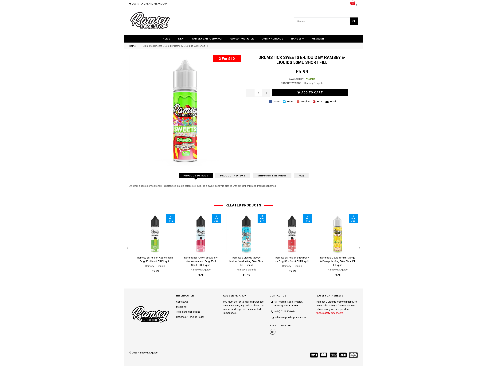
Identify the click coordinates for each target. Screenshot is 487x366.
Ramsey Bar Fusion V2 (206, 38)
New (181, 38)
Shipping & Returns (272, 175)
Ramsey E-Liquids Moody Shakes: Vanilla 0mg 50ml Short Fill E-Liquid (246, 261)
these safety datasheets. (330, 312)
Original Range (272, 38)
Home (166, 38)
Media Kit (318, 38)
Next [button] (359, 248)
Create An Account (156, 3)
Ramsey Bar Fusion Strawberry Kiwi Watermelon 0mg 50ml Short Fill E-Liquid (200, 261)
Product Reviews (232, 175)
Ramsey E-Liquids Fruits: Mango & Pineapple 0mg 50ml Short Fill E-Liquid (337, 261)
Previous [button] (127, 248)
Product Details (195, 175)
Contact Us (182, 301)
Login (135, 3)
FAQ (301, 175)
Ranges (296, 38)
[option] (152, 246)
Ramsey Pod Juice (242, 38)
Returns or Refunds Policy (190, 316)
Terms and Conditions (188, 311)
